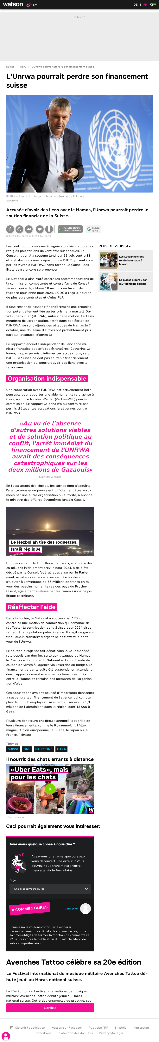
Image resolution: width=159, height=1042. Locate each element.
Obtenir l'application (30, 1028)
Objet (13, 880)
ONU (23, 67)
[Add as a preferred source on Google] (70, 229)
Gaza (61, 749)
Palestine (43, 749)
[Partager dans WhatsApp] (19, 229)
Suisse (10, 67)
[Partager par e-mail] (29, 229)
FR (145, 5)
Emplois (120, 1028)
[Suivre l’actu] (93, 229)
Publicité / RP (98, 1028)
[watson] (13, 4)
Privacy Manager (111, 1033)
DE (135, 5)
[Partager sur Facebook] (10, 229)
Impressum (140, 1028)
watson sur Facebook (66, 1028)
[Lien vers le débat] (40, 229)
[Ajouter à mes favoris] (49, 229)
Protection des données (75, 1033)
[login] (6, 1036)
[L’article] (79, 985)
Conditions (43, 1033)
